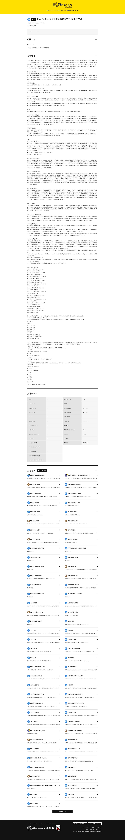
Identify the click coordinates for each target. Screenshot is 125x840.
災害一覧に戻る (62, 811)
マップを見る (42, 470)
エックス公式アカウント (81, 823)
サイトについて (85, 827)
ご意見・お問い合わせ (96, 827)
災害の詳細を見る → (32, 25)
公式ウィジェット (95, 823)
